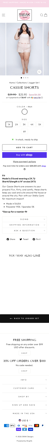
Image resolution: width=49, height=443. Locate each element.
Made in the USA (24, 413)
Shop (24, 371)
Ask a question (24, 230)
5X (39, 124)
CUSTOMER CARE (23, 388)
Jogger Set (33, 82)
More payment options (24, 161)
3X (24, 124)
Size (24, 119)
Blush (24, 111)
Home (12, 82)
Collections (22, 82)
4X (32, 124)
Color (24, 107)
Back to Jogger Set (26, 318)
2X (16, 124)
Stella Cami (38, 195)
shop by (23, 397)
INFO (24, 380)
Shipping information (24, 225)
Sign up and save (24, 405)
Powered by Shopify (24, 441)
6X (24, 131)
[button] (24, 97)
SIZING (24, 219)
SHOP (24, 353)
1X (9, 124)
